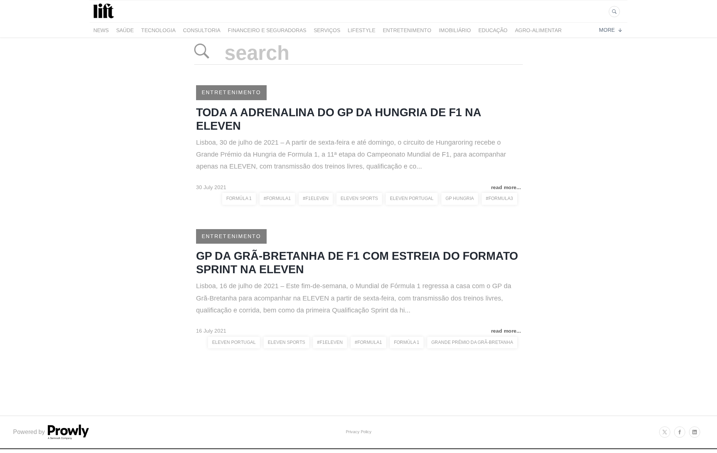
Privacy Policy (359, 431)
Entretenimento (407, 30)
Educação (493, 30)
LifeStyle (361, 30)
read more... (506, 187)
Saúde (125, 30)
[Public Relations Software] (67, 437)
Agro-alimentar (538, 30)
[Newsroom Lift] (105, 18)
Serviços (327, 30)
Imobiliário (455, 30)
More (607, 30)
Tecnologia (158, 30)
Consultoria (201, 30)
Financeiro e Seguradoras (267, 30)
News (101, 30)
